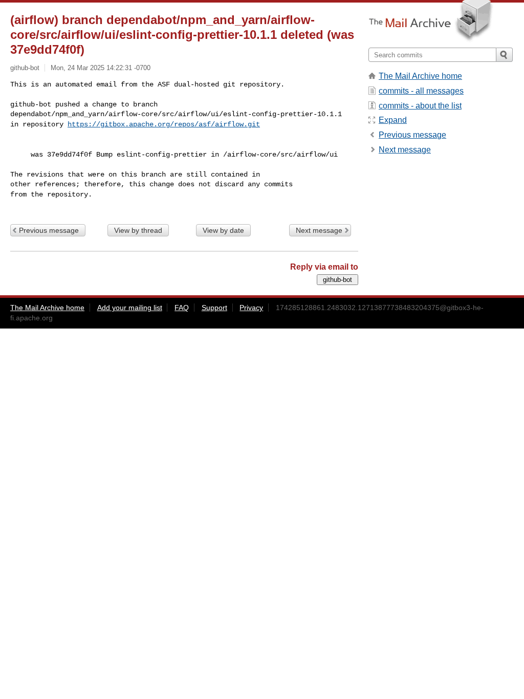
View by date (223, 230)
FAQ (181, 307)
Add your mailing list (129, 307)
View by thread (138, 230)
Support (214, 307)
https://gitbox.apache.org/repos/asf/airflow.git (164, 124)
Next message (319, 230)
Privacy (251, 307)
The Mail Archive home (420, 76)
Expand (393, 120)
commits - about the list (420, 105)
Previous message (49, 230)
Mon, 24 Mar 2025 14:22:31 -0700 (100, 68)
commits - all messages (421, 90)
